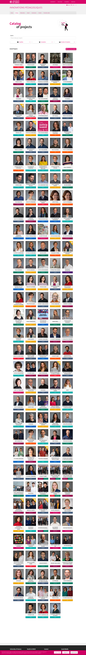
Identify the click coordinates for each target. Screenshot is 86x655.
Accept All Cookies (74, 652)
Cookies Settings (57, 652)
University (52, 1)
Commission (34, 12)
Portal (68, 5)
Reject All (65, 652)
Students (66, 1)
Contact (40, 12)
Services (73, 1)
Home (12, 12)
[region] (43, 652)
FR (73, 5)
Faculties (60, 1)
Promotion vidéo (47, 12)
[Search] (71, 5)
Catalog (16, 12)
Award (28, 12)
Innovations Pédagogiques (26, 7)
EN (75, 5)
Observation (22, 12)
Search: (12, 35)
